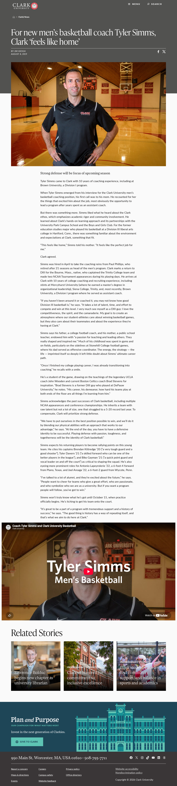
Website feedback (47, 780)
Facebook (158, 52)
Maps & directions (20, 774)
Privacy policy (73, 768)
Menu (136, 3)
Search (156, 3)
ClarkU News (23, 16)
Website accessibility (126, 769)
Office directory (74, 774)
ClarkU (14, 17)
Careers (42, 768)
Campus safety (46, 774)
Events (14, 780)
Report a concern (19, 768)
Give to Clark (29, 741)
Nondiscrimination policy (128, 772)
